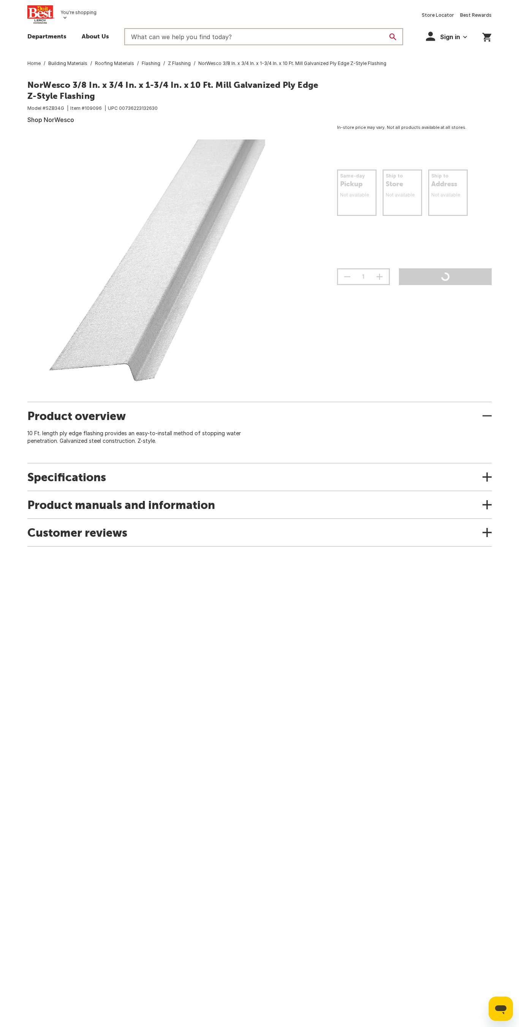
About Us (95, 36)
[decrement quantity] (347, 277)
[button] (446, 36)
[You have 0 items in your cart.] (487, 36)
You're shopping (78, 12)
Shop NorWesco (50, 120)
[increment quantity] (379, 277)
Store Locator (438, 15)
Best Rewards (476, 15)
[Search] (392, 36)
